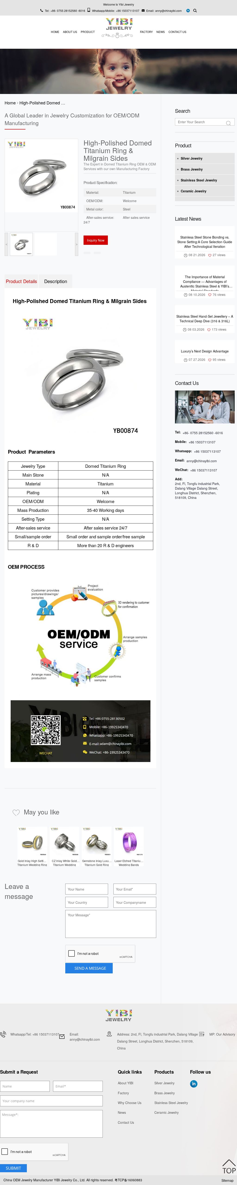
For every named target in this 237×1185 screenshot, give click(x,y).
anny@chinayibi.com (168, 11)
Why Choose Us (129, 1102)
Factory (146, 32)
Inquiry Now (95, 240)
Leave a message (19, 891)
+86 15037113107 (127, 11)
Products (164, 1071)
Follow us (200, 1071)
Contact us (187, 383)
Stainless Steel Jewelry (199, 180)
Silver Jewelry (192, 158)
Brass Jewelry (192, 169)
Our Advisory (225, 1034)
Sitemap (227, 1180)
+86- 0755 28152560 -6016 (67, 11)
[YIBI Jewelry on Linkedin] (188, 10)
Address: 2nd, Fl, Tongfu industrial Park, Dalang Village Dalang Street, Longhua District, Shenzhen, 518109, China (157, 1041)
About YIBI (125, 1083)
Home (55, 32)
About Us (70, 32)
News (160, 32)
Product (88, 32)
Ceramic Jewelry (193, 191)
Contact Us (177, 32)
